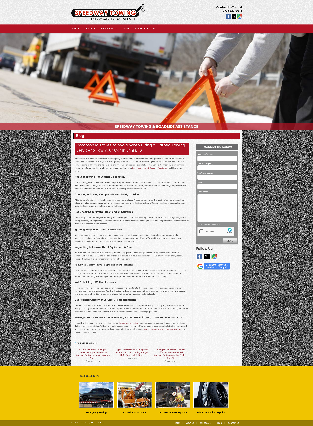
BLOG (219, 423)
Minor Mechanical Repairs (211, 412)
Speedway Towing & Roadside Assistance (149, 168)
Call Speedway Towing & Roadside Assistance (163, 329)
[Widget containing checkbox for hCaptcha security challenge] (215, 231)
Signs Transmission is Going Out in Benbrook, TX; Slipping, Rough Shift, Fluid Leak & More (132, 352)
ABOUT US (190, 423)
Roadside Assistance (134, 412)
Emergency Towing (96, 412)
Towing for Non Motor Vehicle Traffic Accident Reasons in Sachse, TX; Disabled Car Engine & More (170, 353)
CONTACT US (233, 423)
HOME (177, 423)
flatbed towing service (128, 323)
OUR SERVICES (205, 423)
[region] (156, 81)
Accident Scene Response (173, 412)
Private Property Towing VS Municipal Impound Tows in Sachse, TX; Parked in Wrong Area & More (93, 353)
